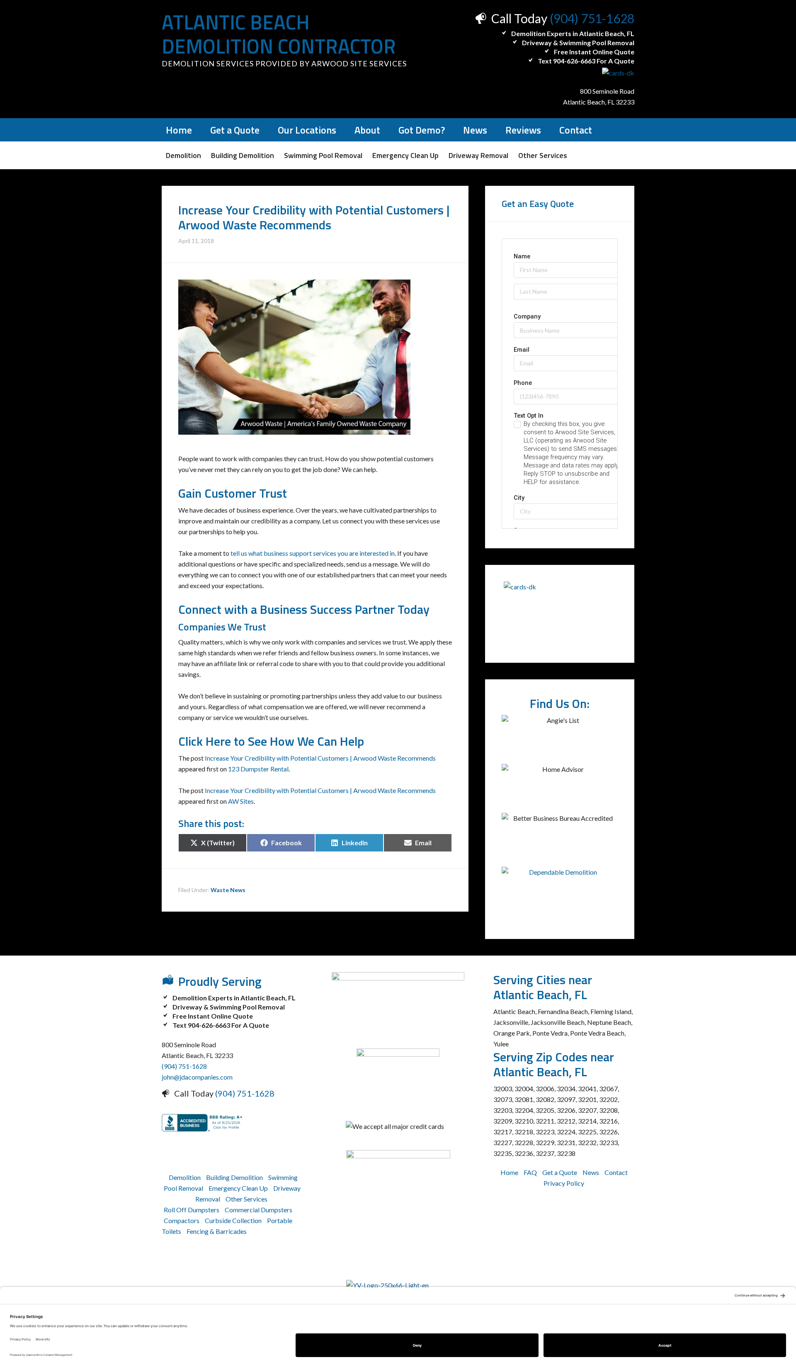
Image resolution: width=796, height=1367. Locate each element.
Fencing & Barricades (217, 1231)
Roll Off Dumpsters (191, 1210)
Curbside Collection (233, 1220)
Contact (616, 1172)
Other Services (246, 1199)
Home (509, 1172)
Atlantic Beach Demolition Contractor (279, 34)
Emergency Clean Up (238, 1188)
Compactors (181, 1220)
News (590, 1172)
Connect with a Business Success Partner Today (304, 609)
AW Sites (241, 801)
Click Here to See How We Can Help (271, 741)
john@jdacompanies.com (197, 1077)
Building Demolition (234, 1177)
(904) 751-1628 (592, 18)
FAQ (530, 1172)
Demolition (185, 1177)
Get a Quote (559, 1172)
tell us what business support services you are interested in (313, 553)
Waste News (228, 889)
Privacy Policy (564, 1183)
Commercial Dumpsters (258, 1210)
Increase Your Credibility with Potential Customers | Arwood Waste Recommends (320, 758)
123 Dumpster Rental (258, 769)
